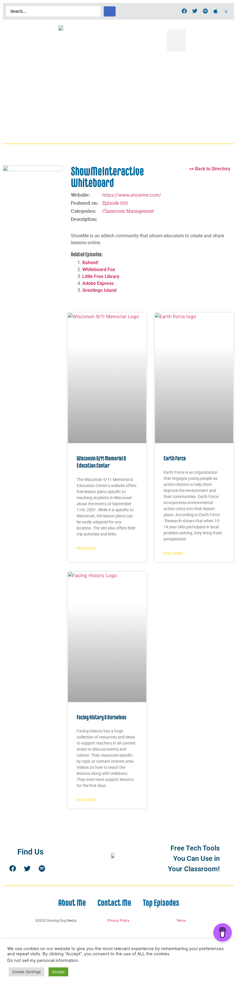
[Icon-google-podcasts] (226, 11)
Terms (181, 921)
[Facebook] (184, 11)
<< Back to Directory (209, 168)
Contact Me (114, 903)
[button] (176, 40)
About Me (72, 903)
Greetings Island (99, 290)
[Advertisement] (118, 97)
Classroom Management (128, 211)
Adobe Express (98, 283)
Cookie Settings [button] (26, 971)
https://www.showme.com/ (131, 195)
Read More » (88, 548)
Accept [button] (58, 971)
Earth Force (175, 458)
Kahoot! (90, 262)
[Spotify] (205, 11)
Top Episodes (161, 903)
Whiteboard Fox (98, 269)
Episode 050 (115, 203)
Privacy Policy (118, 921)
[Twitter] (195, 11)
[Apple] (215, 11)
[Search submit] (110, 11)
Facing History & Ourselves (101, 717)
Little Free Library (100, 276)
